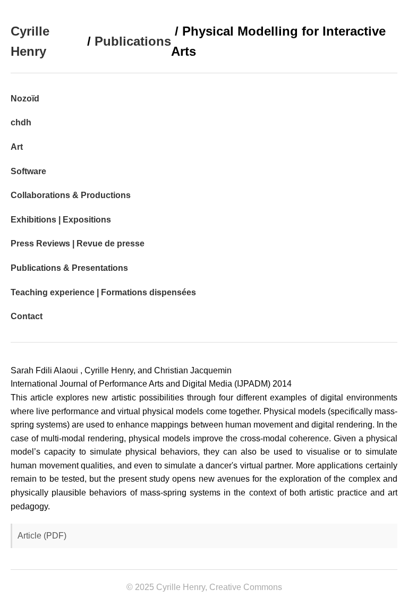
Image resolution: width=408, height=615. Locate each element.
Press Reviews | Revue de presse (77, 243)
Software (28, 171)
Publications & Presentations (69, 267)
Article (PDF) (42, 535)
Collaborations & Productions (71, 195)
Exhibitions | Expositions (61, 219)
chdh (21, 122)
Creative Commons (245, 587)
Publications (133, 41)
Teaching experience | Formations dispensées (103, 292)
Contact (26, 316)
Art (17, 146)
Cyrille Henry (30, 41)
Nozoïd (25, 98)
